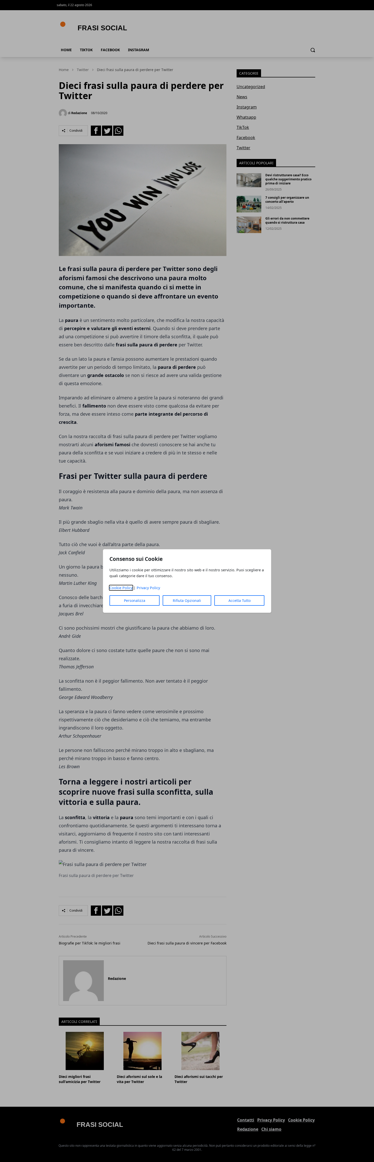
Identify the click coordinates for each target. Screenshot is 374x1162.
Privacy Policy (148, 587)
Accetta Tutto (239, 600)
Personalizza (134, 600)
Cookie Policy (121, 587)
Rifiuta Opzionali (187, 600)
